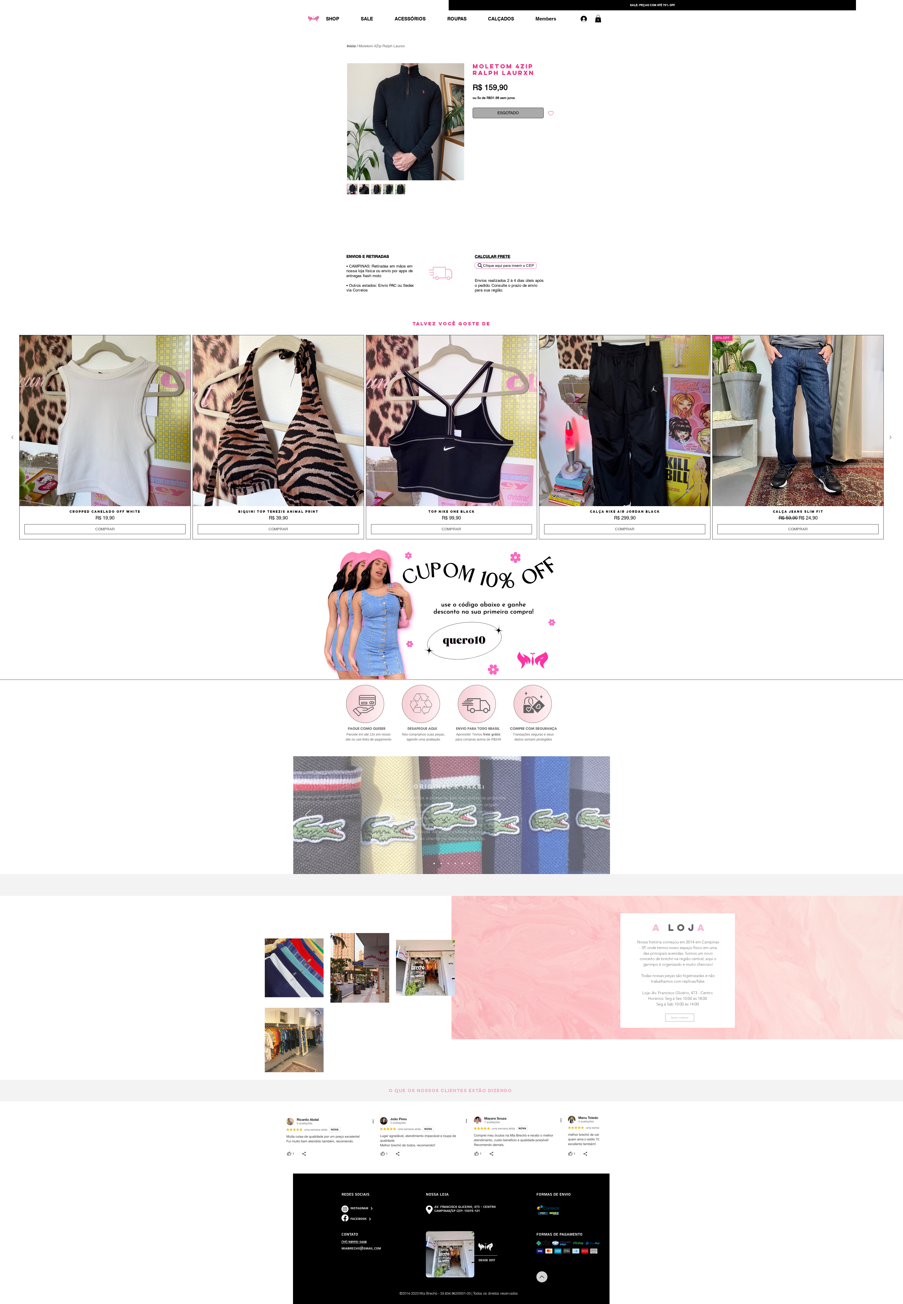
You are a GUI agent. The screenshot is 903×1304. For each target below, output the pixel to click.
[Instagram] (345, 1209)
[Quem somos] (462, 863)
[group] (451, 437)
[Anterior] (308, 815)
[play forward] (604, 1136)
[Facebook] (345, 1217)
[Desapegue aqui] (448, 863)
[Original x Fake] (434, 863)
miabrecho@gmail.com (361, 1248)
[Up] (541, 1276)
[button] (598, 18)
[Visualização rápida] (105, 420)
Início (351, 46)
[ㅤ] (586, 19)
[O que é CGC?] (455, 863)
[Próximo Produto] (890, 437)
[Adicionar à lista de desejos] (551, 113)
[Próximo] (595, 815)
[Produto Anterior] (12, 437)
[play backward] (299, 1136)
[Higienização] (469, 863)
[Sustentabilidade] (441, 863)
